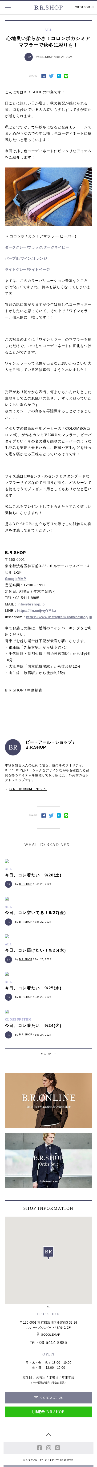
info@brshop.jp (31, 604)
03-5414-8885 (53, 1342)
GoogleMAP (15, 579)
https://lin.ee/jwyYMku (36, 611)
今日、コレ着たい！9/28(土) (33, 875)
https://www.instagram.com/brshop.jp (59, 617)
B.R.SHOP (46, 56)
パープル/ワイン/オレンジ (26, 258)
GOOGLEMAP (50, 1334)
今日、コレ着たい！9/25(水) (33, 988)
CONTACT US (51, 1397)
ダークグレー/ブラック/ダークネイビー (37, 247)
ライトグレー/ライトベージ (27, 269)
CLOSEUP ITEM (18, 1019)
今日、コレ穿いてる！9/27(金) (35, 912)
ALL (8, 869)
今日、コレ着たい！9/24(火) (33, 1025)
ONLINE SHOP (83, 7)
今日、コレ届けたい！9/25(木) (35, 950)
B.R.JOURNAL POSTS (28, 789)
